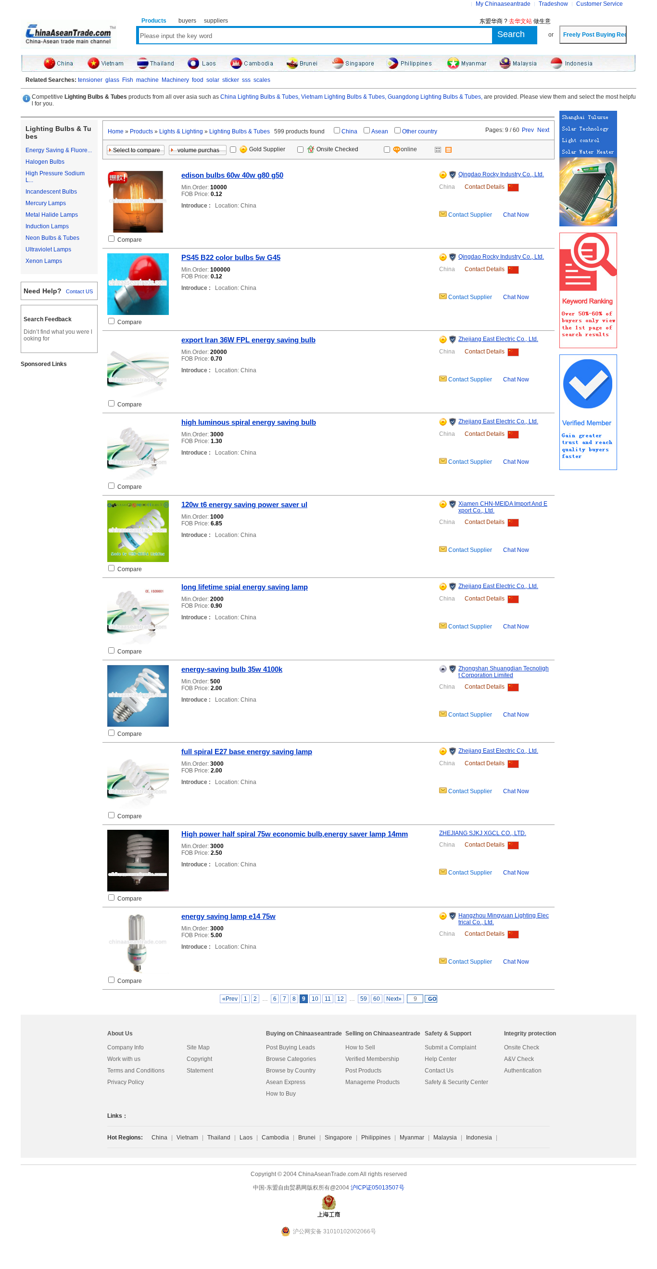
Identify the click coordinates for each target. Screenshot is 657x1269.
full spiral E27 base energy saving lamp (246, 751)
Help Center (440, 1059)
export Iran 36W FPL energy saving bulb (248, 340)
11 (327, 998)
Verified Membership (372, 1059)
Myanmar (412, 1137)
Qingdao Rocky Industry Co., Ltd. (501, 174)
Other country (419, 131)
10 (315, 998)
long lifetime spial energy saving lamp (244, 587)
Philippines (376, 1137)
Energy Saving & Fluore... (58, 150)
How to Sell (360, 1047)
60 (376, 998)
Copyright (199, 1059)
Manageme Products (372, 1082)
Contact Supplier (469, 214)
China (349, 131)
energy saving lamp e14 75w (228, 916)
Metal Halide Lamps (51, 214)
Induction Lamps (47, 226)
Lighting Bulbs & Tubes (239, 131)
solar (212, 80)
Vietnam (187, 1137)
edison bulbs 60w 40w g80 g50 (232, 175)
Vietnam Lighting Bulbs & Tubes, (343, 96)
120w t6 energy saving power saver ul (244, 504)
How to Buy (281, 1093)
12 (340, 998)
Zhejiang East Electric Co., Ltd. (498, 339)
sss (246, 80)
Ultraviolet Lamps (48, 249)
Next (543, 130)
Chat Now (516, 214)
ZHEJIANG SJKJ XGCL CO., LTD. (482, 833)
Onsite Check (521, 1047)
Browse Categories (291, 1059)
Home (116, 131)
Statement (200, 1070)
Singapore (338, 1137)
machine (147, 80)
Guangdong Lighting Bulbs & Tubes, (435, 96)
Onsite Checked (337, 149)
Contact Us (439, 1070)
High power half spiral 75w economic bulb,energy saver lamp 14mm (294, 834)
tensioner (90, 80)
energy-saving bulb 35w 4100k (231, 669)
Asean (379, 131)
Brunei (307, 1137)
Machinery (175, 80)
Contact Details (485, 186)
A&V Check (519, 1059)
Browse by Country (291, 1070)
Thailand (218, 1137)
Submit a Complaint (450, 1047)
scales (261, 80)
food (197, 80)
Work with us (123, 1059)
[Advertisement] (59, 519)
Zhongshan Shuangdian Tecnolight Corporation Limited (503, 672)
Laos (246, 1137)
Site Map (198, 1047)
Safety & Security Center (456, 1082)
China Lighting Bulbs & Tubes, (260, 96)
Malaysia (445, 1137)
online (409, 149)
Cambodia (275, 1137)
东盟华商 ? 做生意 (515, 21)
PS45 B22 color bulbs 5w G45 (230, 257)
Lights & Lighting (181, 131)
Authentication (523, 1070)
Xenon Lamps (43, 261)
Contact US (79, 291)
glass (112, 80)
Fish (127, 80)
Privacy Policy (125, 1082)
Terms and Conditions (135, 1070)
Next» (394, 998)
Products (141, 131)
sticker (230, 80)
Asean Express (285, 1082)
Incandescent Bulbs (51, 191)
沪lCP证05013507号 (377, 1187)
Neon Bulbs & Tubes (52, 238)
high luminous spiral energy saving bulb (248, 422)
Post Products (363, 1070)
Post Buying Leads (290, 1047)
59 (363, 998)
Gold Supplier (267, 149)
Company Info (125, 1047)
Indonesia (479, 1137)
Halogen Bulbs (44, 161)
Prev (528, 130)
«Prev (230, 998)
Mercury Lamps (45, 203)
